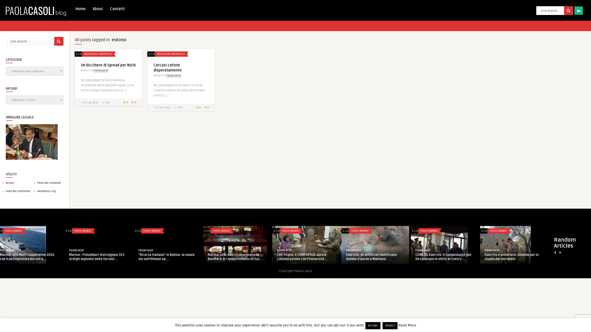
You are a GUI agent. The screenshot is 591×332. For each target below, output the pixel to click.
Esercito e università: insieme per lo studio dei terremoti (447, 257)
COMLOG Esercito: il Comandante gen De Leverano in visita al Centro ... (379, 257)
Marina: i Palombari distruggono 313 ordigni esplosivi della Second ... (32, 257)
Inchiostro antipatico (98, 54)
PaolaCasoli (100, 70)
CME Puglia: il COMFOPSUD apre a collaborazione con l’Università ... (237, 257)
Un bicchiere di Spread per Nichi (108, 65)
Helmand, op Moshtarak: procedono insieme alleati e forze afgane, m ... (516, 257)
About (98, 9)
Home (80, 9)
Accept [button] (373, 325)
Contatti (117, 9)
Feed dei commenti (18, 191)
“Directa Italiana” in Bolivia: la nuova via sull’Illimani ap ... (102, 257)
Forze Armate (18, 230)
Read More (407, 325)
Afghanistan (502, 230)
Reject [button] (390, 325)
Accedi (10, 183)
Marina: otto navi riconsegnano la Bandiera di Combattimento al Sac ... (171, 257)
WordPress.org (46, 191)
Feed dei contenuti (49, 183)
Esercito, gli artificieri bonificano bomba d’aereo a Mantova (307, 257)
